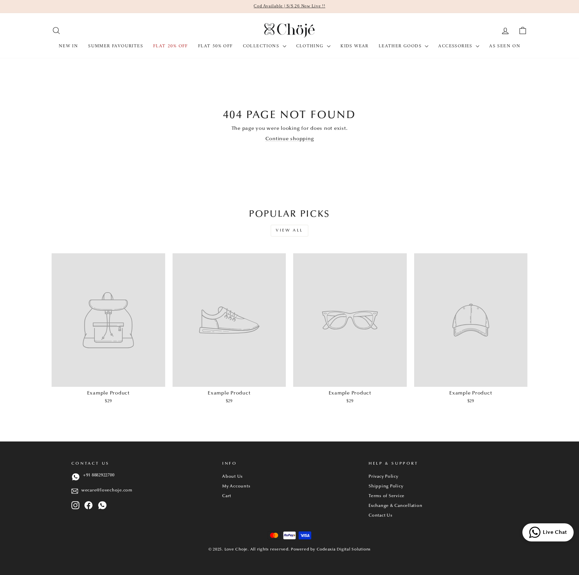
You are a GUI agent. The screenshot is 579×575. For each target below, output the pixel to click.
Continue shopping (289, 139)
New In (68, 46)
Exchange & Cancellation (395, 506)
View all (289, 230)
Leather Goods (401, 46)
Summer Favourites (115, 46)
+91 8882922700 (99, 475)
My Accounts (236, 486)
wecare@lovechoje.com (106, 490)
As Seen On (504, 46)
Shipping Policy (386, 486)
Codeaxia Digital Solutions (344, 549)
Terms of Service (386, 496)
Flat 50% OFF (215, 46)
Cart (226, 496)
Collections (262, 46)
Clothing (311, 46)
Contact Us (381, 516)
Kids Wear (354, 46)
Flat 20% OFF (170, 46)
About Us (232, 477)
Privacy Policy (383, 477)
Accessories (456, 46)
